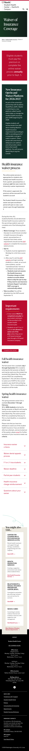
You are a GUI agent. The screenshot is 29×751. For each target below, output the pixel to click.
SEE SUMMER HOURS (14, 645)
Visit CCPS (10, 554)
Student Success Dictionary (11, 712)
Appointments (8, 709)
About (3, 39)
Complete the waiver (10, 350)
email (18, 432)
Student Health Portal (10, 700)
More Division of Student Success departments (12, 629)
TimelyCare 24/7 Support (11, 696)
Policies (6, 703)
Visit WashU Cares (12, 623)
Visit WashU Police (9, 739)
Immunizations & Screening (11, 706)
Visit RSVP (10, 601)
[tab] (14, 445)
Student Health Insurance (11, 39)
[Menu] (27, 6)
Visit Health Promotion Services (13, 576)
